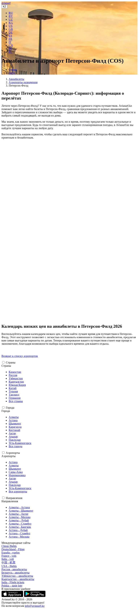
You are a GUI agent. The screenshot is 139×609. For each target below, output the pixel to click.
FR (10, 38)
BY (11, 16)
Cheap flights (9, 546)
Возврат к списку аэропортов (19, 356)
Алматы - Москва (19, 517)
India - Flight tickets (12, 582)
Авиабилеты (16, 79)
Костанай (14, 430)
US (10, 25)
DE (11, 32)
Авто (12, 72)
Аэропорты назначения (23, 82)
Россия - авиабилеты (14, 569)
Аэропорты (13, 452)
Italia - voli (7, 559)
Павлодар (15, 439)
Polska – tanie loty (11, 585)
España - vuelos (10, 552)
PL (10, 51)
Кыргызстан (16, 381)
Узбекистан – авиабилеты (17, 575)
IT (10, 42)
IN (10, 48)
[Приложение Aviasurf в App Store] (12, 596)
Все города (15, 446)
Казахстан (15, 371)
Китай (12, 388)
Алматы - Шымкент (21, 510)
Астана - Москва (19, 536)
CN (11, 45)
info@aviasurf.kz (35, 605)
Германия (14, 397)
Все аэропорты (18, 491)
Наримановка (17, 475)
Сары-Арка (16, 472)
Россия (13, 375)
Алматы (14, 417)
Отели (12, 69)
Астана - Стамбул (19, 533)
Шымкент (15, 423)
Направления (14, 498)
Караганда (15, 426)
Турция (13, 391)
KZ (4, 6)
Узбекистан (16, 378)
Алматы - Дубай (19, 520)
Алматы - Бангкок (20, 526)
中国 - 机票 (8, 562)
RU (11, 12)
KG (11, 22)
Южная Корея (17, 384)
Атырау (13, 436)
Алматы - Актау (18, 513)
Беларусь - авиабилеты (15, 572)
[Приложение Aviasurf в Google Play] (35, 596)
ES (10, 35)
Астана (13, 420)
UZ (11, 19)
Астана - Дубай (18, 530)
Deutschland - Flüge (13, 549)
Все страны (16, 401)
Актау (12, 433)
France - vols (8, 555)
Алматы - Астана (19, 507)
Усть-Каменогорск (20, 443)
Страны (10, 362)
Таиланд (14, 394)
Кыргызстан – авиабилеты (17, 579)
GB (11, 29)
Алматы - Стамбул (20, 523)
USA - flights (9, 566)
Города (10, 407)
